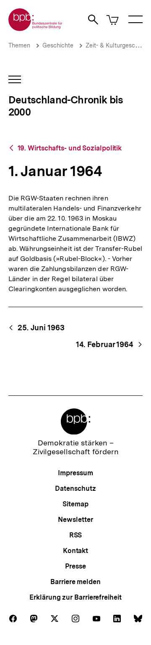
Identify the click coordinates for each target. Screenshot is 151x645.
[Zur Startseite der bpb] (35, 28)
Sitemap (75, 504)
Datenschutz (75, 488)
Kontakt (75, 551)
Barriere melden (75, 582)
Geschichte (57, 45)
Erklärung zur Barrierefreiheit (75, 597)
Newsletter (75, 520)
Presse (75, 566)
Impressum (75, 473)
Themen (19, 45)
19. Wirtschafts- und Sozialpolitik (70, 148)
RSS (75, 535)
